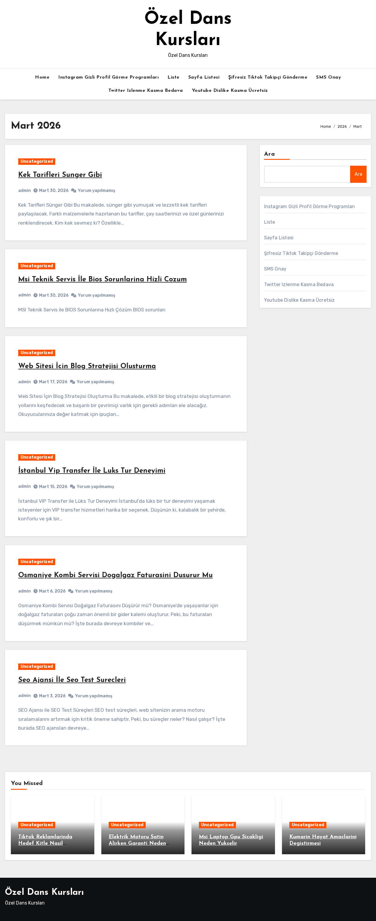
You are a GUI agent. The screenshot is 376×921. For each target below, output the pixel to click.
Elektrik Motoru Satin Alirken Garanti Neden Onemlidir (137, 843)
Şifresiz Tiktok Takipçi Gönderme (267, 77)
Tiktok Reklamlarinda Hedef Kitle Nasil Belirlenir (45, 843)
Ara (269, 154)
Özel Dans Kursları (44, 892)
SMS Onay (328, 77)
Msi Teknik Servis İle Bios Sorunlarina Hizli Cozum (102, 279)
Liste (173, 77)
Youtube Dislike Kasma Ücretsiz (230, 90)
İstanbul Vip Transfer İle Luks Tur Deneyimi (91, 470)
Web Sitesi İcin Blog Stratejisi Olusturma (87, 366)
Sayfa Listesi (204, 77)
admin (24, 190)
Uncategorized (37, 161)
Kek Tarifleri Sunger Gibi (60, 175)
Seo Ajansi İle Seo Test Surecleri (72, 680)
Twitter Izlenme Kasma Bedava (145, 90)
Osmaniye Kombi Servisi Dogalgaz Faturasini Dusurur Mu (115, 575)
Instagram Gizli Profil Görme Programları (108, 77)
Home (42, 77)
